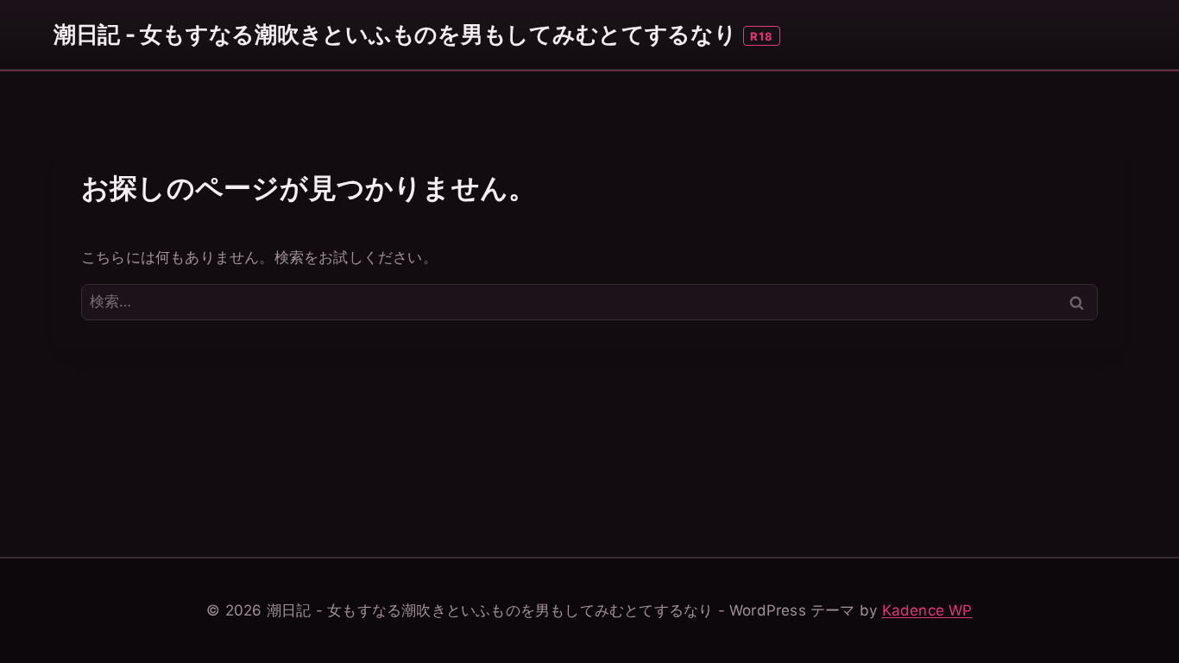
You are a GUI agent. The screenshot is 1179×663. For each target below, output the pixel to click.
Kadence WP (927, 610)
